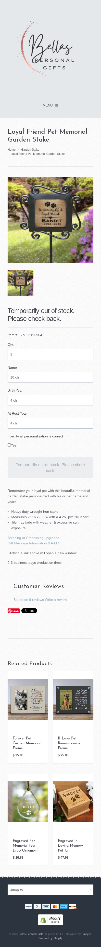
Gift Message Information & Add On (35, 543)
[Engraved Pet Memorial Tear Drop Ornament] (28, 801)
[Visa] (46, 907)
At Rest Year (17, 413)
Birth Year (15, 390)
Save (16, 611)
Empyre (86, 934)
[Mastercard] (55, 907)
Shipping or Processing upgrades (33, 538)
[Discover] (72, 907)
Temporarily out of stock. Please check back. (50, 467)
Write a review (56, 600)
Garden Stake (30, 149)
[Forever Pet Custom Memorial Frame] (28, 699)
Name (12, 367)
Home (12, 149)
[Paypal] (28, 907)
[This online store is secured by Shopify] (50, 919)
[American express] (64, 907)
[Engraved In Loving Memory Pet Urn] (73, 801)
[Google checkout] (37, 907)
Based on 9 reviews (28, 600)
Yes (13, 445)
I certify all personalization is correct (35, 436)
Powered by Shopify (50, 938)
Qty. (11, 344)
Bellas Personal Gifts (31, 934)
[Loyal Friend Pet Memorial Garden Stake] (20, 283)
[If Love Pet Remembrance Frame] (73, 699)
